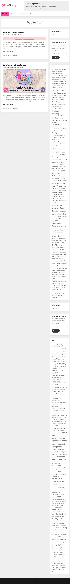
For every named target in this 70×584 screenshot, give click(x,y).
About (31, 13)
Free (56, 122)
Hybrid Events (60, 143)
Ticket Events (60, 272)
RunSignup (20, 34)
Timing (54, 279)
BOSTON (61, 79)
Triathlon (60, 281)
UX (59, 285)
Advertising (54, 73)
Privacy (53, 183)
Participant (54, 170)
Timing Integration (60, 278)
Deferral (64, 104)
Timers (53, 276)
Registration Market (56, 233)
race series (62, 220)
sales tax (9, 55)
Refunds (54, 232)
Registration (60, 232)
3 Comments (15, 108)
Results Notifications (57, 238)
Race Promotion (55, 218)
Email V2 (61, 113)
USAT (59, 283)
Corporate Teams (63, 95)
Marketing (55, 157)
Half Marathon (62, 142)
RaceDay (59, 190)
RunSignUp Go (55, 249)
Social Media (58, 258)
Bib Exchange (61, 77)
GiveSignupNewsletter (56, 135)
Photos (60, 181)
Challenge (54, 81)
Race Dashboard (62, 188)
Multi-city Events (58, 162)
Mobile (59, 159)
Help (53, 143)
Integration (54, 148)
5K (52, 69)
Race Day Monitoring (56, 196)
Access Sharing (58, 69)
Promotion (61, 186)
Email (54, 111)
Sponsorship (64, 263)
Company (61, 90)
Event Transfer (61, 116)
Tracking (54, 281)
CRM (56, 99)
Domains (60, 106)
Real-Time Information (62, 228)
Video (61, 285)
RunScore (62, 242)
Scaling (64, 254)
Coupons (54, 97)
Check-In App (55, 83)
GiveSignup (55, 133)
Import (65, 143)
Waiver (60, 293)
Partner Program (60, 178)
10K (54, 69)
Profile (56, 183)
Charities (59, 81)
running (53, 240)
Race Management (55, 216)
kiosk (57, 150)
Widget (58, 295)
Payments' (54, 180)
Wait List (56, 293)
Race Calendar (55, 188)
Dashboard (60, 104)
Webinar (64, 293)
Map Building (57, 154)
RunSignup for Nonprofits (58, 247)
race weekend (61, 226)
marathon (63, 155)
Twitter (56, 283)
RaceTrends (54, 223)
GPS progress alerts (57, 137)
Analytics (59, 73)
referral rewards (55, 230)
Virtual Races (56, 290)
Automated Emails (55, 75)
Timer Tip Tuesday (61, 276)
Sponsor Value (54, 266)
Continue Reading (8, 51)
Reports (55, 236)
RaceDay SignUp (60, 200)
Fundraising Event (56, 127)
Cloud (58, 87)
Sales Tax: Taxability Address (13, 33)
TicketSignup (58, 274)
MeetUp (59, 157)
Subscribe (55, 57)
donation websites (63, 108)
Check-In (64, 81)
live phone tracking (63, 149)
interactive (58, 148)
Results (61, 236)
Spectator (57, 261)
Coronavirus (56, 93)
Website (54, 295)
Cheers (58, 85)
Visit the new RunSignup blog (33, 8)
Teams (54, 268)
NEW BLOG (4, 13)
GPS (63, 135)
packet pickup (60, 168)
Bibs (58, 79)
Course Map (59, 97)
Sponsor (53, 263)
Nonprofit (54, 166)
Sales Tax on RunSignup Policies (14, 65)
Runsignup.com (23, 13)
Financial (59, 120)
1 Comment (14, 55)
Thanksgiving (58, 270)
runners (63, 238)
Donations (56, 108)
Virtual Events (60, 287)
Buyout (64, 79)
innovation (55, 146)
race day (54, 190)
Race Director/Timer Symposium (57, 205)
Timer (63, 274)
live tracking (57, 152)
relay (61, 233)
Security (57, 256)
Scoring (53, 256)
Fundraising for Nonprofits (58, 128)
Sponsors (59, 263)
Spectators (63, 261)
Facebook (55, 118)
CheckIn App (61, 83)
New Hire (56, 164)
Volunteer (58, 292)
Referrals (61, 230)
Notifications (54, 168)
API (62, 73)
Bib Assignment (55, 77)
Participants (56, 176)
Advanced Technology (58, 71)
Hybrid (55, 143)
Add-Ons (64, 69)
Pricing (65, 180)
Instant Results (61, 146)
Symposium (61, 266)
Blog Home (13, 13)
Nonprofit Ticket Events (62, 166)
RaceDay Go (62, 194)
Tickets (54, 274)
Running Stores (55, 242)
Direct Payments (55, 106)
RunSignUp (57, 245)
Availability (63, 75)
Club (60, 87)
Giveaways (60, 130)
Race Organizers (62, 216)
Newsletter (62, 164)
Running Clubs (61, 240)
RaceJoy (62, 214)
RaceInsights (55, 214)
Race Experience (63, 211)
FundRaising (56, 125)
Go (61, 135)
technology (60, 268)
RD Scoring (55, 228)
